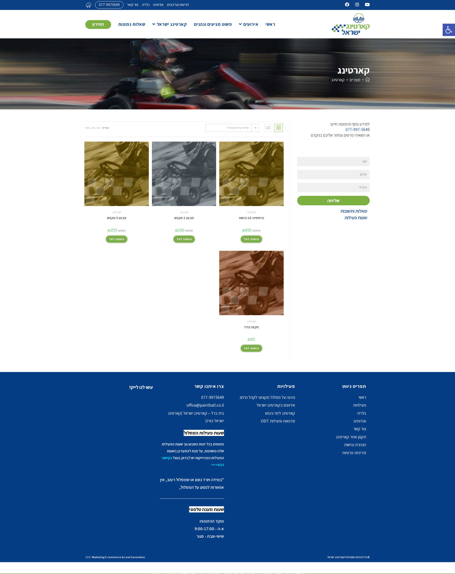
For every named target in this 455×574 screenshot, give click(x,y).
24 (93, 128)
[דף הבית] (367, 79)
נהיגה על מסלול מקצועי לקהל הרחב (267, 397)
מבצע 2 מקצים (184, 218)
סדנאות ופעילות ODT (278, 421)
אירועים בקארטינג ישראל (276, 405)
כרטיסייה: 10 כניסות (251, 218)
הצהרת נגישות (355, 444)
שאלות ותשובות (354, 211)
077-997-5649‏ (358, 129)
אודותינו (158, 4)
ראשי (362, 397)
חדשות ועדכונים (178, 4)
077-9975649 (109, 4)
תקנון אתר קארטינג (351, 436)
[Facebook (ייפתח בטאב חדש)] (347, 4)
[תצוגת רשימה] (268, 128)
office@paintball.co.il (205, 405)
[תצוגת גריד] (279, 128)
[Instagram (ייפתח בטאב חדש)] (354, 4)
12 (98, 128)
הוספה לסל (251, 239)
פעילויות (359, 405)
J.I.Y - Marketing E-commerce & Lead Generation (115, 557)
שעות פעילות (356, 218)
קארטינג (338, 79)
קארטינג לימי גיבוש (280, 413)
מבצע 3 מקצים (116, 218)
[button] (449, 30)
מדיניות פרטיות (354, 452)
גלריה (146, 4)
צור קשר (132, 4)
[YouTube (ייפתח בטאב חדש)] (364, 4)
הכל (87, 128)
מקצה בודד (251, 327)
